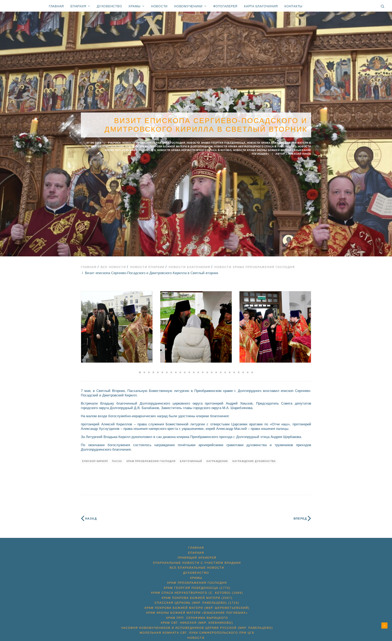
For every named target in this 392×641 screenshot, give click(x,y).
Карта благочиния (261, 6)
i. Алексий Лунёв (298, 153)
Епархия (78, 6)
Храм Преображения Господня (151, 461)
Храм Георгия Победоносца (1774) (197, 587)
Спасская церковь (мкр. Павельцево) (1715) (197, 602)
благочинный (191, 461)
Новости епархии (147, 267)
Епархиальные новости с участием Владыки (197, 562)
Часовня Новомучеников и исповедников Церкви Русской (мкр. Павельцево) (197, 627)
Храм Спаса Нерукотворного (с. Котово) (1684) (197, 592)
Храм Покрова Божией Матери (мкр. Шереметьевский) (196, 607)
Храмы (134, 6)
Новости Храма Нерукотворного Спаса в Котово (194, 150)
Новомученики (188, 6)
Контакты (293, 6)
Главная (56, 6)
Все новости (113, 267)
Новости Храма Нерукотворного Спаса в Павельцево (255, 146)
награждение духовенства (254, 461)
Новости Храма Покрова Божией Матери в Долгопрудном (169, 146)
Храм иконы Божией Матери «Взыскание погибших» (197, 612)
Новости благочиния (189, 267)
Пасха (117, 461)
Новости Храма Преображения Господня (153, 142)
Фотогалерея (225, 6)
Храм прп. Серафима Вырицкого (197, 617)
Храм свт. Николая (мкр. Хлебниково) (197, 622)
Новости (159, 6)
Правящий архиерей (197, 557)
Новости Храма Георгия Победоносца (216, 142)
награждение (217, 461)
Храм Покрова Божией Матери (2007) (197, 597)
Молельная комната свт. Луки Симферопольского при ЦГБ (197, 632)
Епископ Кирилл (95, 461)
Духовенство (109, 6)
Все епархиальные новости (197, 567)
